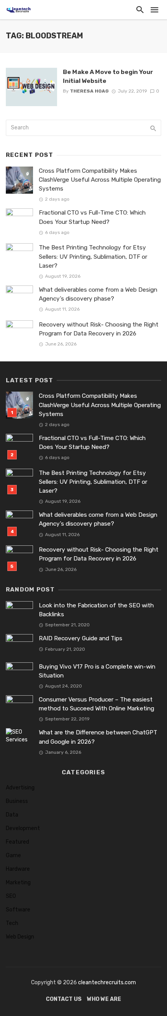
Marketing (18, 882)
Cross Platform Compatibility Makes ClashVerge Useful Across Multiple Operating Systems (100, 179)
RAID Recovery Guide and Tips (80, 638)
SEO (11, 896)
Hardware (18, 869)
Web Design (20, 936)
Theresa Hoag (89, 91)
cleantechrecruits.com (107, 982)
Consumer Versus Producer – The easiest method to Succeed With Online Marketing (96, 704)
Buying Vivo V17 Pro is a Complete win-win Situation (97, 671)
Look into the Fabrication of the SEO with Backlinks (96, 610)
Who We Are (104, 999)
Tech (12, 923)
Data (12, 814)
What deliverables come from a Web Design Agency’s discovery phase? (98, 294)
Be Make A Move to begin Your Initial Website (108, 76)
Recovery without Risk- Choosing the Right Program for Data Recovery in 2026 (98, 329)
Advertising (20, 787)
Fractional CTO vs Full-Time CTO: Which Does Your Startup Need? (92, 217)
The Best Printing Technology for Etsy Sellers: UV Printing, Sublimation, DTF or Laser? (93, 256)
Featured (17, 842)
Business (17, 801)
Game (13, 855)
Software (18, 909)
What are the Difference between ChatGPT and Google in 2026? (98, 737)
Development (23, 828)
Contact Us (64, 999)
